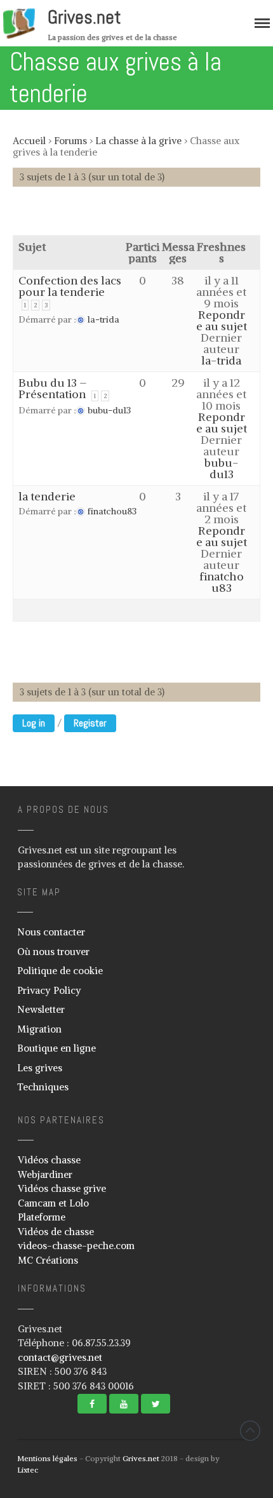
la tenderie (47, 496)
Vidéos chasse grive (62, 1188)
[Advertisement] (143, 217)
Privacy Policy (49, 990)
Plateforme (41, 1217)
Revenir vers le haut (250, 1431)
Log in (33, 723)
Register (90, 723)
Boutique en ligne (56, 1048)
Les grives (39, 1068)
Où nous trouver (53, 952)
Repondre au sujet (221, 320)
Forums (70, 141)
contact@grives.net (60, 1357)
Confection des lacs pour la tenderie (69, 286)
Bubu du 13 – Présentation (52, 388)
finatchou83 (221, 582)
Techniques (43, 1087)
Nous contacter (51, 932)
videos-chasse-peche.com (76, 1246)
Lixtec (27, 1470)
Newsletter (41, 1009)
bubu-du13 (221, 468)
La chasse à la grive (138, 141)
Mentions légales (47, 1458)
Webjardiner (45, 1174)
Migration (39, 1029)
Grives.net (84, 17)
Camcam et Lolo (53, 1203)
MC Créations (48, 1260)
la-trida (221, 360)
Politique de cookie (60, 971)
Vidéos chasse (49, 1160)
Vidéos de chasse (56, 1232)
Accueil (29, 141)
